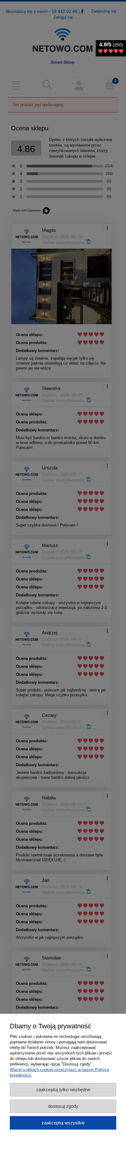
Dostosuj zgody (63, 1106)
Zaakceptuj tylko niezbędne (63, 1089)
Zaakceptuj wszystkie (63, 1122)
